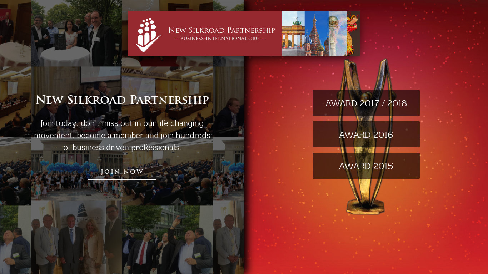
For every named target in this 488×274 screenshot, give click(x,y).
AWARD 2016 (366, 134)
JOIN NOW (122, 172)
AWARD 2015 (366, 166)
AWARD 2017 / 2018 (366, 103)
